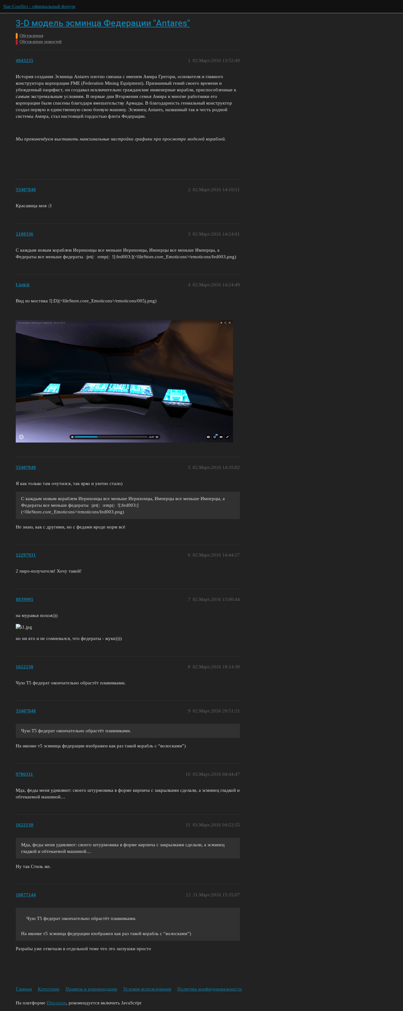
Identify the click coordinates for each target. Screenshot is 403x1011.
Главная (24, 988)
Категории (49, 988)
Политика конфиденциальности (209, 988)
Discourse (56, 1002)
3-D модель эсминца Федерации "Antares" (103, 23)
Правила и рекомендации (91, 988)
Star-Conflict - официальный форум (39, 6)
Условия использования (147, 988)
